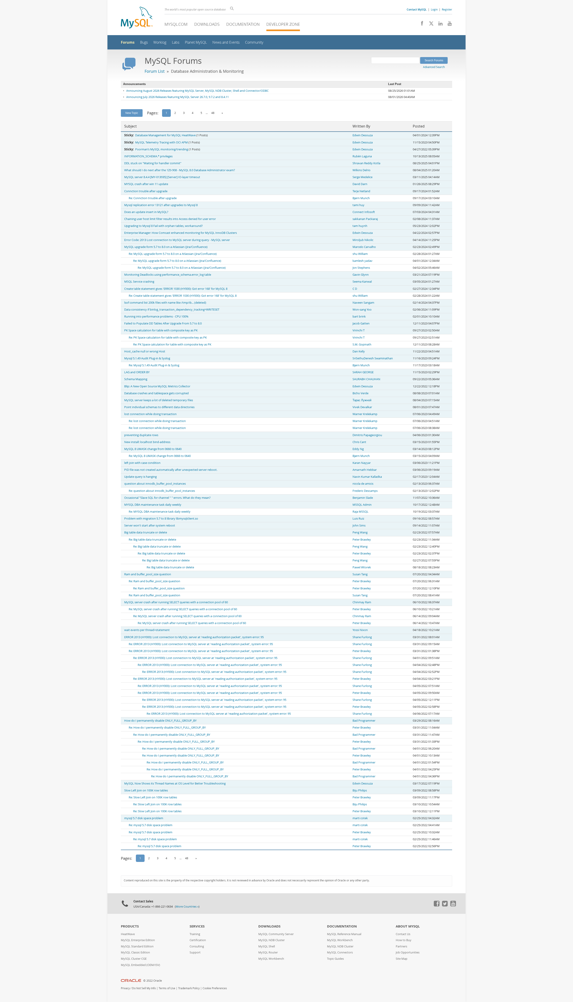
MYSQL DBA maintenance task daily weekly (152, 505)
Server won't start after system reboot (149, 525)
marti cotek (360, 818)
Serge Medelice (362, 177)
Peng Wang (360, 532)
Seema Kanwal (362, 282)
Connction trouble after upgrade (145, 191)
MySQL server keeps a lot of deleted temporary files (158, 400)
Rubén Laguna (362, 156)
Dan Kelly (359, 351)
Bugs (144, 42)
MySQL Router (268, 952)
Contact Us (403, 934)
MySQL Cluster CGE (134, 959)
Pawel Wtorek (362, 567)
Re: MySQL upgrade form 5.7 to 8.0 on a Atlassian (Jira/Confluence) (173, 254)
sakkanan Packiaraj (365, 219)
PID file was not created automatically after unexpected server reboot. (170, 470)
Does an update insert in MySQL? (146, 212)
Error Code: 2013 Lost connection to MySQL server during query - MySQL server (177, 240)
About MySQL (408, 926)
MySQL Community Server (276, 934)
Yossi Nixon (360, 630)
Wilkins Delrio (361, 170)
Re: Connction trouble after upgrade (153, 198)
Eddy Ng (358, 449)
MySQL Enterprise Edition (138, 940)
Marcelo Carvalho (364, 247)
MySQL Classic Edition (135, 952)
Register (447, 9)
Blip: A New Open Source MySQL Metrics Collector (157, 386)
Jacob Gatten (361, 323)
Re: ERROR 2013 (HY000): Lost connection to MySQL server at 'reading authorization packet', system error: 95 (201, 644)
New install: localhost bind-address (147, 442)
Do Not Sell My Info (144, 988)
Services (197, 926)
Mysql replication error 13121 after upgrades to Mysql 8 (161, 205)
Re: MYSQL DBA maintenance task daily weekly (159, 512)
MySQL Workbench (271, 959)
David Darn (360, 184)
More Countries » (187, 906)
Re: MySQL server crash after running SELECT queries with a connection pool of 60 (183, 609)
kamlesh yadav (362, 261)
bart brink (359, 316)
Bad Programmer (364, 721)
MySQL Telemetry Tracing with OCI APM (161, 142)
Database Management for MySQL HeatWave (165, 135)
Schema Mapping (135, 379)
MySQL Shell (266, 946)
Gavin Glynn (361, 275)
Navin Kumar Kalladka (367, 477)
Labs (175, 42)
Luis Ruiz (358, 518)
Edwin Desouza (363, 135)
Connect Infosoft (364, 212)
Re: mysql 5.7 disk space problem (150, 825)
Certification (198, 940)
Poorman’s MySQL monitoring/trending (161, 149)
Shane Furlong (362, 637)
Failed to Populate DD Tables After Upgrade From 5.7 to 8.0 (163, 323)
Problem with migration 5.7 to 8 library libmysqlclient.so (161, 518)
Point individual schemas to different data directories (159, 407)
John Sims (359, 525)
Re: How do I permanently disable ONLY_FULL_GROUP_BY (167, 727)
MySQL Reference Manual (344, 934)
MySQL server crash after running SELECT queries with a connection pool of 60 (176, 602)
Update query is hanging (140, 477)
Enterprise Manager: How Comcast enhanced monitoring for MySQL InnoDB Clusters (180, 233)
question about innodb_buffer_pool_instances (155, 484)
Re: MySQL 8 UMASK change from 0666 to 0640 (160, 456)
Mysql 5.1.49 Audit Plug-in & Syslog (147, 358)
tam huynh (360, 226)
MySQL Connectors (340, 952)
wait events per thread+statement (147, 630)
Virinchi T (359, 330)
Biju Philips (360, 790)
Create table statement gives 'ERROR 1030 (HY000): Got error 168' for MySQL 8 (175, 289)
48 (212, 113)
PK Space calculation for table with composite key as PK (161, 330)
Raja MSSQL (360, 512)
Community (254, 42)
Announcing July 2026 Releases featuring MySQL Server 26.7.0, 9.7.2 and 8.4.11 (177, 97)
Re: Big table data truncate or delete (152, 540)
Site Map (401, 959)
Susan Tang (360, 574)
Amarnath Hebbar (365, 470)
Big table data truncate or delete (145, 532)
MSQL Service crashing (139, 282)
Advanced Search (434, 67)
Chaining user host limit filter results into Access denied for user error (170, 219)
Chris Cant (359, 442)
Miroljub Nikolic (363, 240)
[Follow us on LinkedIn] (439, 24)
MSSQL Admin (362, 505)
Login (434, 9)
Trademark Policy (189, 988)
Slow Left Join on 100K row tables (146, 790)
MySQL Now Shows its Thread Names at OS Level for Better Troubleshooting (175, 783)
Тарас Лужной (362, 400)
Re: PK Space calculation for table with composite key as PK (168, 337)
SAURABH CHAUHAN (366, 379)
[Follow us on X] (429, 24)
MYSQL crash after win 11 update (146, 184)
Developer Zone (283, 24)
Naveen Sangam (363, 303)
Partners (401, 946)
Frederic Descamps (365, 491)
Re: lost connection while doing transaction (157, 421)
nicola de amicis (363, 484)
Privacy (125, 988)
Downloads (207, 24)
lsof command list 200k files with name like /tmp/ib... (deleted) (165, 303)
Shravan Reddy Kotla (366, 163)
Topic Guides (335, 959)
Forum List (155, 71)
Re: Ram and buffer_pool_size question (154, 581)
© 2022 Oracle (152, 981)
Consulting (197, 946)
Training (195, 934)
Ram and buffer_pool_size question (147, 574)
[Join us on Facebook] (420, 24)
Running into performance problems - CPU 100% (156, 316)
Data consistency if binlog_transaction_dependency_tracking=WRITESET (171, 309)
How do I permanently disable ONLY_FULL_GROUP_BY (160, 721)
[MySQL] (137, 18)
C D (355, 289)
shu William (360, 254)
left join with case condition (142, 463)
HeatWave (128, 934)
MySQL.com (176, 24)
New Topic (131, 113)
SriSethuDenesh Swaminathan (373, 358)
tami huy (358, 205)
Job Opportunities (407, 952)
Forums (128, 42)
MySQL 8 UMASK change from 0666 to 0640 (153, 449)
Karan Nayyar (362, 463)
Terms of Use (167, 988)
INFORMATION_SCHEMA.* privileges (148, 156)
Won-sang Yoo (362, 309)
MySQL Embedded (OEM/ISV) (140, 965)
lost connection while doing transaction (150, 414)
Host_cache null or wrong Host (144, 351)
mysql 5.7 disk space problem (143, 818)
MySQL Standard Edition (137, 946)
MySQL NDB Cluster (271, 940)
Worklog (159, 42)
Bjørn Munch (361, 198)
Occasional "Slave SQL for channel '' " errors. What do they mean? (167, 498)
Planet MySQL (196, 42)
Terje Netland (361, 191)
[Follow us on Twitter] (444, 905)
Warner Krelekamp (365, 414)
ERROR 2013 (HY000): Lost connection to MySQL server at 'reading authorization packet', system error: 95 (194, 637)
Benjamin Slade (363, 498)
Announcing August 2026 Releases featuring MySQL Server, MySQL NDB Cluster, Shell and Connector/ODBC (197, 91)
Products (130, 926)
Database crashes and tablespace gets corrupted (156, 393)
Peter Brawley (362, 540)
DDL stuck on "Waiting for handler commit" (152, 163)
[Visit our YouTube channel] (448, 24)
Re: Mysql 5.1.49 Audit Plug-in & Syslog (154, 365)
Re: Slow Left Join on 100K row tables (153, 797)
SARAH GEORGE (363, 372)
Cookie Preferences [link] (215, 988)
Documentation (243, 24)
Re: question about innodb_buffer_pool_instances (162, 491)
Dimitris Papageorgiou (367, 435)
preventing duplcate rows (141, 435)
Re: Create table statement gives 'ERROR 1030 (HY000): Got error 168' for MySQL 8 (183, 296)
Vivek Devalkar (362, 407)
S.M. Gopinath (362, 344)
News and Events (225, 42)
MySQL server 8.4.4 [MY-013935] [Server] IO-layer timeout (162, 177)
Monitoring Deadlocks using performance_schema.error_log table (167, 275)
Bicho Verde (360, 393)
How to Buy (403, 940)
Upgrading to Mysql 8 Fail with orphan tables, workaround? (163, 226)
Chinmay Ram (362, 602)
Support (195, 952)
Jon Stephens (361, 268)
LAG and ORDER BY (137, 372)
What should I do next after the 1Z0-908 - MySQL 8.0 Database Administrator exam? (179, 170)
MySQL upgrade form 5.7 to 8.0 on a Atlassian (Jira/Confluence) (165, 247)
